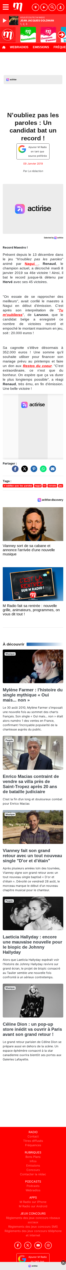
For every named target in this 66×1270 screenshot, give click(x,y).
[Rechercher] (52, 7)
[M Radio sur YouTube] (38, 1245)
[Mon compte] (60, 7)
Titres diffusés (33, 1141)
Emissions (41, 47)
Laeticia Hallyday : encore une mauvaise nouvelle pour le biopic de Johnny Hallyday (32, 944)
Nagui (31, 264)
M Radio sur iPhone (33, 1202)
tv (44, 485)
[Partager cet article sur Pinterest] (33, 470)
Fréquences (33, 1145)
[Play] (5, 20)
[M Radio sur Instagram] (48, 1245)
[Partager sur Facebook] (14, 470)
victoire (52, 485)
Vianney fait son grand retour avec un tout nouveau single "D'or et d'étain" (32, 855)
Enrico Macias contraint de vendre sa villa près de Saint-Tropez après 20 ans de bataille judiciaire (31, 784)
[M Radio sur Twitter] (27, 1245)
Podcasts (33, 1186)
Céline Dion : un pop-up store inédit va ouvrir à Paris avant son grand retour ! (32, 1029)
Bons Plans (33, 1157)
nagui (38, 485)
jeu (60, 485)
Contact (33, 1136)
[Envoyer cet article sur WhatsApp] (42, 470)
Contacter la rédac (33, 1174)
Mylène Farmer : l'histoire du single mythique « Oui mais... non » (33, 694)
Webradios (19, 47)
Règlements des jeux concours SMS (33, 1226)
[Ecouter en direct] (44, 7)
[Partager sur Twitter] (23, 470)
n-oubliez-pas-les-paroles (18, 485)
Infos (33, 1161)
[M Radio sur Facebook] (17, 1245)
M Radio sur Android (33, 1206)
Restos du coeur (37, 366)
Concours (33, 1170)
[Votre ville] (35, 7)
